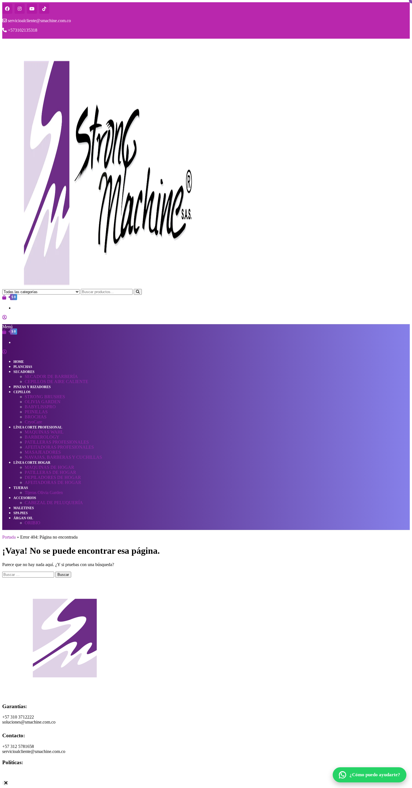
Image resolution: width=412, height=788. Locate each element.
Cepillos (22, 392)
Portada (9, 537)
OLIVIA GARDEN (43, 401)
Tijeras (20, 488)
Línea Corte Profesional (37, 427)
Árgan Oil (23, 518)
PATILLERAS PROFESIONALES (57, 442)
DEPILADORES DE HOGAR (53, 477)
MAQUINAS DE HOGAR (49, 467)
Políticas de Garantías (21, 773)
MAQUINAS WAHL (44, 432)
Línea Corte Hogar (31, 463)
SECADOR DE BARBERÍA (51, 376)
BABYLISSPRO (40, 406)
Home (18, 362)
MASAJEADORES (43, 452)
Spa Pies (20, 513)
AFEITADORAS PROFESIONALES (59, 447)
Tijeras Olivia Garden (44, 492)
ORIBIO (32, 522)
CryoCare (33, 422)
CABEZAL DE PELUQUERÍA (54, 502)
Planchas (22, 367)
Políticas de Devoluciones (25, 783)
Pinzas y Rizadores (32, 387)
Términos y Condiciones (24, 778)
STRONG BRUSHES (45, 396)
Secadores (23, 372)
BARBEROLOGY (42, 437)
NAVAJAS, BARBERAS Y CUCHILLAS (63, 457)
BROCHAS (36, 416)
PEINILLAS (36, 411)
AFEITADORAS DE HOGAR (53, 482)
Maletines (23, 508)
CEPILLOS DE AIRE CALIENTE (56, 381)
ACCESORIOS (24, 498)
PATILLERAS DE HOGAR (50, 472)
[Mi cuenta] (4, 317)
